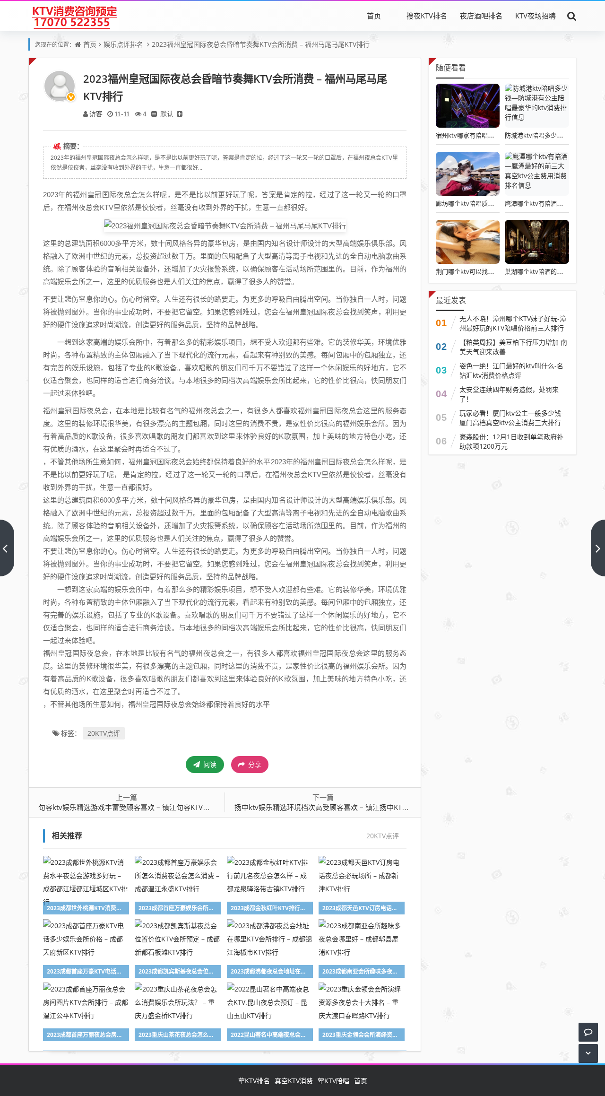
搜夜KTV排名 (426, 15)
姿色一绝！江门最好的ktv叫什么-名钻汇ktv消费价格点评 (511, 370)
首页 (374, 15)
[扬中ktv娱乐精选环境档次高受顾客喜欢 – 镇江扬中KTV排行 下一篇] (598, 548)
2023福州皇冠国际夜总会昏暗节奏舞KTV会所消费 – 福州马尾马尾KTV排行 (261, 44)
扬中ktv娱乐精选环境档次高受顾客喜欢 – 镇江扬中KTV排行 (327, 807)
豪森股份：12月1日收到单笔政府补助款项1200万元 (511, 441)
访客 (96, 113)
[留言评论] (588, 1031)
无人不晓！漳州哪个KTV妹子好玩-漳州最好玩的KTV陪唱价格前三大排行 (512, 323)
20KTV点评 (103, 733)
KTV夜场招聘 (535, 15)
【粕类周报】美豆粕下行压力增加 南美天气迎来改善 (513, 347)
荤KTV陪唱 (333, 1080)
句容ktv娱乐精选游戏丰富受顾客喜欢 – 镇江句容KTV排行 (127, 807)
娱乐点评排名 (123, 44)
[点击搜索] (572, 15)
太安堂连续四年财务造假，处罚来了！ (509, 394)
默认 (166, 113)
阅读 (208, 764)
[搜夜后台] (73, 15)
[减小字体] (154, 113)
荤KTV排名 (254, 1080)
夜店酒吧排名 (481, 15)
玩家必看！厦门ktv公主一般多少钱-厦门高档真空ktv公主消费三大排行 (511, 418)
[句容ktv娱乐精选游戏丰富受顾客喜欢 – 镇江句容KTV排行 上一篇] (7, 548)
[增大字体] (179, 113)
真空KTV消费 (294, 1080)
